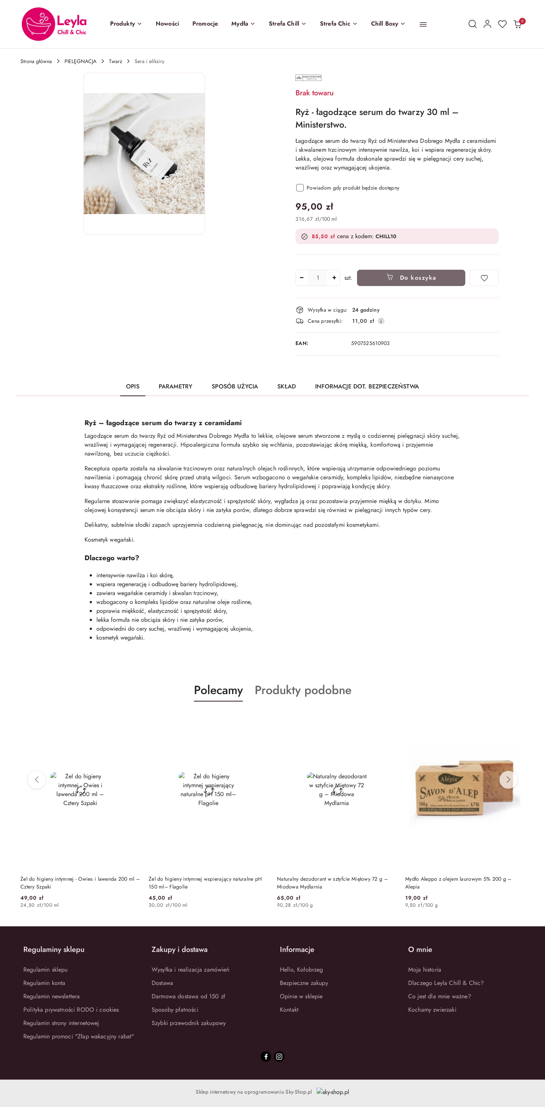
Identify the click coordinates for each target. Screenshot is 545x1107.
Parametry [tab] (175, 386)
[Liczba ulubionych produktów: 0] (502, 24)
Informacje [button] (297, 949)
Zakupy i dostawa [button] (180, 949)
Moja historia (424, 969)
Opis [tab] (132, 386)
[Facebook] (266, 1056)
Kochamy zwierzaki (432, 1009)
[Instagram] (279, 1056)
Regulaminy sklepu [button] (54, 949)
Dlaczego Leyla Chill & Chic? (446, 983)
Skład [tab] (286, 386)
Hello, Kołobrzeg (301, 969)
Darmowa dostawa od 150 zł (188, 996)
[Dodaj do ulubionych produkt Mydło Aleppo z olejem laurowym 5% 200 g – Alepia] (387, 719)
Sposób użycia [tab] (235, 386)
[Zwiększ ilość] (334, 278)
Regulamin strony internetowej (61, 1023)
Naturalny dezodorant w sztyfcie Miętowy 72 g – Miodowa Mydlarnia (204, 882)
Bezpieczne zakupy (304, 983)
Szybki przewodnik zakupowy (189, 1023)
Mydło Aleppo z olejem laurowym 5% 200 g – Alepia (330, 882)
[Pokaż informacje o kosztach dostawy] (381, 321)
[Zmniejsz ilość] (301, 278)
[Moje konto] (487, 24)
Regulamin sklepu (45, 969)
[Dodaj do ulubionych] (484, 278)
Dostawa (162, 983)
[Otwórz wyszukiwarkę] (472, 24)
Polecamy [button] (218, 690)
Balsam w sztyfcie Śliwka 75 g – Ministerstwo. (458, 879)
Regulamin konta (44, 983)
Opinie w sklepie (301, 996)
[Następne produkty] (508, 780)
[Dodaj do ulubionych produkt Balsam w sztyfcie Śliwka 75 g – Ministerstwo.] (516, 719)
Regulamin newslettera (51, 996)
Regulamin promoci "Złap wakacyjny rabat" (78, 1036)
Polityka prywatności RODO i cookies (71, 1009)
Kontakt (289, 1009)
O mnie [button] (420, 949)
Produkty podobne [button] (303, 690)
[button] (126, 24)
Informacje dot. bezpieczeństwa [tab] (367, 386)
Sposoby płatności (175, 1009)
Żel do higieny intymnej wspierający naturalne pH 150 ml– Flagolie (76, 882)
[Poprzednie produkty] (36, 780)
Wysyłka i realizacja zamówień (190, 969)
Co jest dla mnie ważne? (439, 996)
